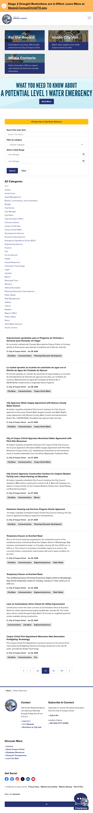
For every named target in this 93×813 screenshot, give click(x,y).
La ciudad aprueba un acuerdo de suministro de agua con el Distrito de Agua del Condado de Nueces (36, 369)
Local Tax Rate (12, 758)
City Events (9, 208)
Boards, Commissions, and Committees (21, 200)
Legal (7, 269)
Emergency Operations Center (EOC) (20, 240)
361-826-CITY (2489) (59, 723)
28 (37, 670)
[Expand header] (89, 18)
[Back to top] (46, 804)
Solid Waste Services (13, 324)
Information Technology (15, 266)
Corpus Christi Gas (12, 226)
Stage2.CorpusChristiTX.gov (27, 8)
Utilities (8, 302)
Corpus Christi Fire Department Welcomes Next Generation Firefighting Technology (36, 638)
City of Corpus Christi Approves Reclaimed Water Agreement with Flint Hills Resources (39, 440)
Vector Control (11, 327)
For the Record (11, 255)
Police (7, 320)
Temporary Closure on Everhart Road (25, 536)
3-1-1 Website (28, 724)
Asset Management (13, 197)
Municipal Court (11, 280)
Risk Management (12, 298)
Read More (46, 101)
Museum (8, 284)
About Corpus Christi (15, 749)
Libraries (8, 273)
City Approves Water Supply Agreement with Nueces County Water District (36, 404)
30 (53, 670)
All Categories (14, 181)
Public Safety (10, 316)
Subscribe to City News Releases (47, 121)
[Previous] (24, 671)
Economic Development (15, 237)
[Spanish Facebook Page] (12, 779)
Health (7, 258)
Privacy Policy (33, 787)
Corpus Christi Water (42, 391)
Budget (8, 204)
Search (12, 170)
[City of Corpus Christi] (14, 19)
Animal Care (10, 193)
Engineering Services (42, 562)
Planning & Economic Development (48, 356)
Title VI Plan (78, 787)
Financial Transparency (16, 755)
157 (62, 670)
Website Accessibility (49, 787)
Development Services (14, 233)
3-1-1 (6, 186)
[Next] (69, 671)
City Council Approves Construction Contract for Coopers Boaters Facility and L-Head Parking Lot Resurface (39, 475)
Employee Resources (15, 752)
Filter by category (14, 140)
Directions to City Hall (31, 727)
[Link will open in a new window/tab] (7, 779)
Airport (8, 189)
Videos (8, 305)
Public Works (58, 562)
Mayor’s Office (11, 313)
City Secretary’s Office (14, 218)
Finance (8, 247)
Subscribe (54, 715)
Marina (37, 497)
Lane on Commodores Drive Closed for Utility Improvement (36, 604)
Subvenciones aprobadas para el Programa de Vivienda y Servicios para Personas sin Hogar (35, 339)
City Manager (10, 211)
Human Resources (12, 262)
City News (12, 356)
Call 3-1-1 (26, 721)
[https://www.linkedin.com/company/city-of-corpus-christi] (28, 779)
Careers (9, 746)
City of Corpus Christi (17, 351)
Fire (35, 657)
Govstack (16, 794)
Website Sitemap (65, 787)
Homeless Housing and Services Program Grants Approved (36, 509)
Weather (8, 309)
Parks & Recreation (13, 287)
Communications (24, 356)
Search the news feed (16, 130)
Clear (24, 170)
